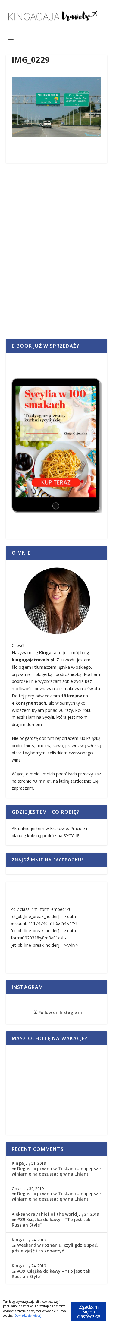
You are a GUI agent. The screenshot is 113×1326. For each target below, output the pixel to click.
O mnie (41, 781)
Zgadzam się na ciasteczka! (88, 1311)
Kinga (18, 1163)
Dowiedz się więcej (27, 1315)
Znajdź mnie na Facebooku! (47, 860)
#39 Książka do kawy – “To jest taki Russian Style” (52, 1222)
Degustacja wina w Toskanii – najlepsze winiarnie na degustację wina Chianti (56, 1171)
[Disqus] (57, 257)
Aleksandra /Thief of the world (44, 1214)
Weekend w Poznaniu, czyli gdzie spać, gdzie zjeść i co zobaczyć (55, 1247)
